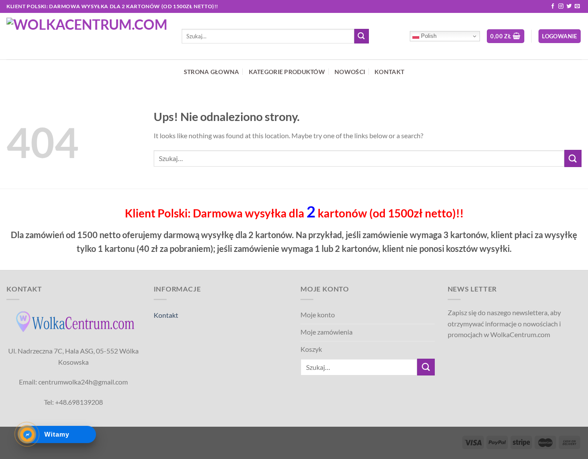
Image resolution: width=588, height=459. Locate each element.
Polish (427, 36)
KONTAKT (389, 71)
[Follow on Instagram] (560, 6)
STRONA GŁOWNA (211, 71)
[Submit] (361, 36)
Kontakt (166, 315)
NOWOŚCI (349, 71)
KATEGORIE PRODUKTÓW (287, 71)
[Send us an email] (577, 6)
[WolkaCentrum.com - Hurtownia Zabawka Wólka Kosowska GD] (87, 36)
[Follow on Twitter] (569, 6)
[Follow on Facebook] (552, 6)
